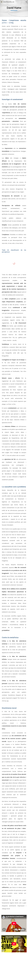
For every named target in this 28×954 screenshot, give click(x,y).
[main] (14, 8)
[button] (1, 2)
